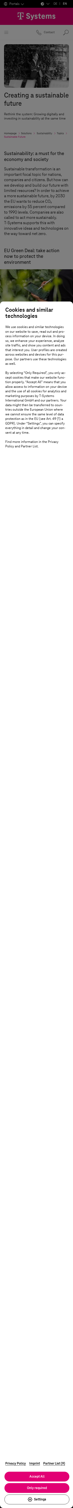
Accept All (37, 1476)
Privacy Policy (15, 1463)
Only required (37, 1488)
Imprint (34, 1463)
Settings (40, 1499)
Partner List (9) (54, 1463)
